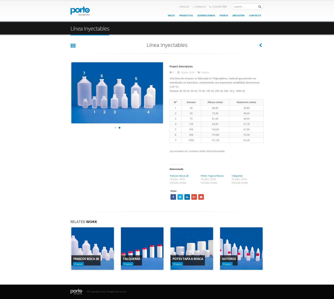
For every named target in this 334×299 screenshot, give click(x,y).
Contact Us (200, 6)
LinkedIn (187, 197)
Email (201, 197)
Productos (186, 15)
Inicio (171, 15)
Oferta (224, 15)
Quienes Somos (206, 15)
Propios (205, 72)
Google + (194, 197)
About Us (184, 6)
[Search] (259, 7)
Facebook (173, 197)
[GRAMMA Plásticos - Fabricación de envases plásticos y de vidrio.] (80, 11)
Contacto (255, 15)
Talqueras (237, 175)
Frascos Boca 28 (179, 175)
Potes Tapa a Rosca (212, 175)
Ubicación (238, 15)
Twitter (180, 197)
